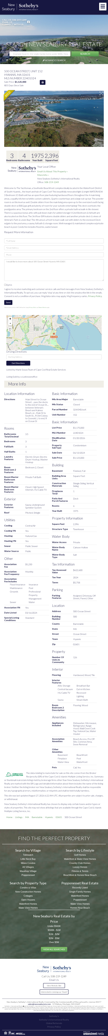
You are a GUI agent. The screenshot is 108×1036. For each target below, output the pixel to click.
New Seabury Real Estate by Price (54, 918)
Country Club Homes (79, 863)
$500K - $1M (54, 930)
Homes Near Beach (80, 908)
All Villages (28, 867)
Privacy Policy (95, 296)
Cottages (28, 896)
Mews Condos (28, 863)
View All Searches (54, 949)
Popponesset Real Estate (79, 883)
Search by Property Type (28, 883)
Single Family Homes (80, 892)
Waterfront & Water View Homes (80, 859)
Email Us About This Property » (52, 171)
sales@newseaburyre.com (39, 1004)
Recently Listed (80, 887)
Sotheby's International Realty (54, 1019)
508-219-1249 (19, 19)
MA (27, 817)
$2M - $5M (54, 938)
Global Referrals (54, 1023)
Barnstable (37, 817)
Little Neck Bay (28, 859)
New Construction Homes (28, 892)
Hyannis (49, 817)
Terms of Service (43, 307)
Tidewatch (28, 855)
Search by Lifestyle (80, 850)
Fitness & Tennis (80, 871)
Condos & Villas (28, 887)
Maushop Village (28, 871)
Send (8, 302)
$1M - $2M (54, 934)
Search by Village (28, 850)
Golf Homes (80, 855)
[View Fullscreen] (10, 329)
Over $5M (54, 942)
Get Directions (18, 363)
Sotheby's (54, 1016)
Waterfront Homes (28, 904)
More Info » (43, 175)
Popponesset (28, 875)
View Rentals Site (54, 985)
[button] (85, 53)
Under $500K (54, 926)
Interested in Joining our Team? (54, 992)
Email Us (7, 22)
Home (9, 817)
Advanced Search (55, 60)
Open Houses (28, 900)
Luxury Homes (80, 867)
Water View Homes (28, 908)
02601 (59, 817)
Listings (18, 817)
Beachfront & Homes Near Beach (80, 875)
